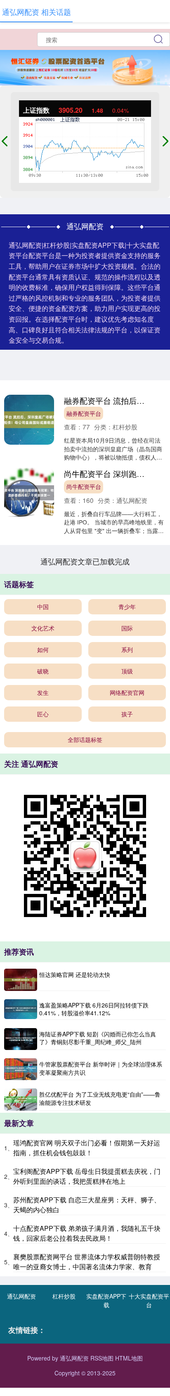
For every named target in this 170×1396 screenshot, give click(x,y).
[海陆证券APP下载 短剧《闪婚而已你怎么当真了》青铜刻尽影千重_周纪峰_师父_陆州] (20, 1039)
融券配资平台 (83, 413)
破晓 (43, 671)
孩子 (127, 714)
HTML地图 (129, 1358)
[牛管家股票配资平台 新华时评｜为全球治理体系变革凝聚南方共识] (20, 1069)
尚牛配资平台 (83, 486)
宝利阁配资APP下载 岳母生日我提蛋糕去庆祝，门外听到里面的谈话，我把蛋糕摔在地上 (87, 1176)
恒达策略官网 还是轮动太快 (74, 974)
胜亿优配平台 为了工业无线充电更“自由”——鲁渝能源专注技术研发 (100, 1098)
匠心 (43, 714)
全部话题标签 (85, 739)
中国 (43, 606)
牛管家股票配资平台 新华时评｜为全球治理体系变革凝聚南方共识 (100, 1068)
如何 (43, 649)
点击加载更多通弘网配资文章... (85, 561)
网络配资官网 (127, 692)
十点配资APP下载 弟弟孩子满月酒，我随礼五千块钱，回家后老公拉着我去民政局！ (87, 1233)
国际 (127, 628)
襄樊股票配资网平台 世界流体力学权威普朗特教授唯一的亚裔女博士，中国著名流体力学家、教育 (86, 1261)
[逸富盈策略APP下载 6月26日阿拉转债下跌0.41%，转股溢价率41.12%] (20, 1009)
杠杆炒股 (64, 1296)
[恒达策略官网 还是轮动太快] (20, 980)
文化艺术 (42, 628)
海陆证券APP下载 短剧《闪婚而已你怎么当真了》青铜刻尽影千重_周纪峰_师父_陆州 (97, 1038)
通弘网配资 (21, 1296)
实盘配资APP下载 (106, 1300)
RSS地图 (101, 1358)
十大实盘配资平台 (149, 1300)
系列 (127, 649)
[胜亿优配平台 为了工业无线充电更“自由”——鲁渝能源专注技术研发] (20, 1099)
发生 (43, 692)
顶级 (127, 671)
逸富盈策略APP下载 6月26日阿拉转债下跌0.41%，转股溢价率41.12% (94, 1009)
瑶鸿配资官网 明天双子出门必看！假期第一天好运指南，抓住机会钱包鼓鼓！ (86, 1147)
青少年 (127, 606)
